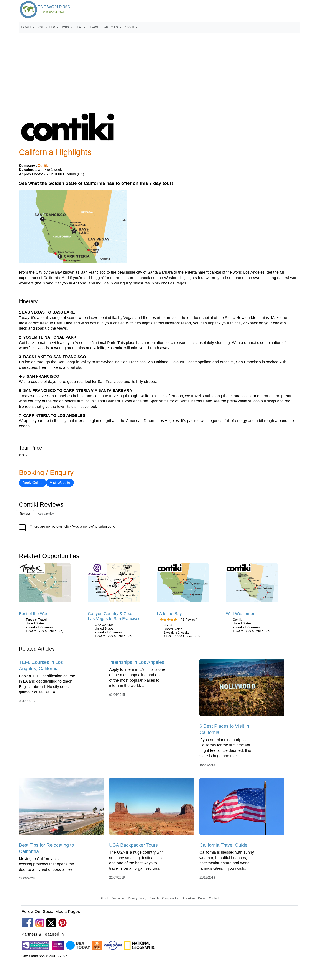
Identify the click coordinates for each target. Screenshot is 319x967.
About (104, 898)
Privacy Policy (137, 898)
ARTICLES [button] (111, 27)
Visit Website (60, 482)
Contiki (43, 165)
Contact (214, 898)
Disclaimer (118, 898)
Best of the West (34, 613)
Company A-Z (170, 898)
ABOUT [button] (130, 27)
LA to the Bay (169, 613)
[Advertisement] (159, 65)
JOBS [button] (65, 27)
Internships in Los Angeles (136, 662)
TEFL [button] (79, 27)
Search (154, 898)
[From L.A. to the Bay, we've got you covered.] (183, 584)
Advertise (189, 898)
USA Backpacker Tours (133, 845)
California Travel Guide (223, 845)
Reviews (25, 513)
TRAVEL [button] (26, 27)
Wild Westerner (240, 613)
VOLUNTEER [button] (47, 27)
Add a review (46, 513)
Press (202, 898)
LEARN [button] (94, 27)
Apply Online (33, 482)
